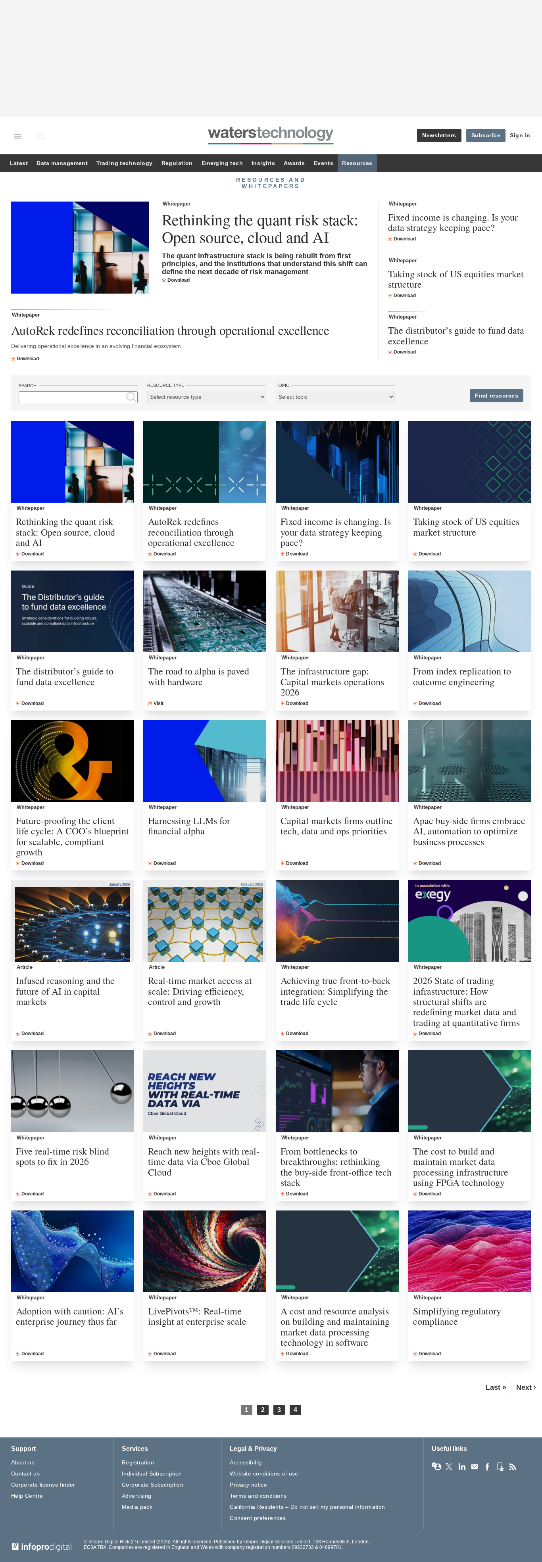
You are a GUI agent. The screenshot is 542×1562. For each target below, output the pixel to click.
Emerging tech (222, 163)
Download (178, 280)
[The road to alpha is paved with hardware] (204, 611)
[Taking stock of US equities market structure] (469, 462)
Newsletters (439, 135)
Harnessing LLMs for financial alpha (189, 825)
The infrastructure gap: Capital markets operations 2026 (332, 681)
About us (23, 1462)
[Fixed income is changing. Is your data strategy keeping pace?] (337, 462)
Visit (158, 703)
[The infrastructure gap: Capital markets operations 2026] (337, 611)
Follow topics (436, 1467)
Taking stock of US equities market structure (456, 279)
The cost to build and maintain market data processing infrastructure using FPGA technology (460, 1167)
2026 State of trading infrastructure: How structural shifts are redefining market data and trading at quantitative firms (466, 1001)
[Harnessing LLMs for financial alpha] (204, 761)
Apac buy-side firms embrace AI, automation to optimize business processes (469, 831)
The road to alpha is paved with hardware (198, 676)
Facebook (487, 1467)
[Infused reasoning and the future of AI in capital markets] (72, 921)
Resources (357, 163)
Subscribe (486, 135)
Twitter (449, 1467)
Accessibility (246, 1462)
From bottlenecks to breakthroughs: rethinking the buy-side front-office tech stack (336, 1167)
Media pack (137, 1507)
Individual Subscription (152, 1473)
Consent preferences (258, 1518)
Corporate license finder (43, 1484)
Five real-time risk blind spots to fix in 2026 (62, 1156)
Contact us (25, 1473)
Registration (138, 1462)
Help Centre (27, 1496)
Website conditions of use (264, 1473)
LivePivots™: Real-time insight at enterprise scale (197, 1316)
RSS (512, 1467)
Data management (62, 163)
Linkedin (462, 1467)
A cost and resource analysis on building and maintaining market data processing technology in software (335, 1327)
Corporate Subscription (152, 1484)
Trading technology (124, 163)
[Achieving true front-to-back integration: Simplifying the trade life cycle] (337, 921)
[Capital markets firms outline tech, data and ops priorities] (337, 761)
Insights (263, 163)
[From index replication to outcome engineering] (469, 611)
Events (323, 163)
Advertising (137, 1496)
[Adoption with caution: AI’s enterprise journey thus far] (72, 1251)
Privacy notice (248, 1484)
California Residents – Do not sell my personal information (307, 1507)
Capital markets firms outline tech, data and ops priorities (337, 825)
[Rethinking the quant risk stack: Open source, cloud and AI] (80, 248)
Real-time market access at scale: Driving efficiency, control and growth (200, 991)
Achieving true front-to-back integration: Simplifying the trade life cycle (335, 991)
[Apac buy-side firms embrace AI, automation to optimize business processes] (469, 761)
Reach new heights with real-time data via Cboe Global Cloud (203, 1161)
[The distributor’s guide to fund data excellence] (72, 611)
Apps (500, 1467)
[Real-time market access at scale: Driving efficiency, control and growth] (204, 921)
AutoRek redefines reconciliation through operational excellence (170, 330)
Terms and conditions (258, 1496)
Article (25, 967)
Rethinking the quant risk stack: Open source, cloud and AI (260, 228)
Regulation (177, 163)
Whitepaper (176, 204)
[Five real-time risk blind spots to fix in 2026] (72, 1091)
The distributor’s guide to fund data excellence (456, 335)
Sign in (520, 135)
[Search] (41, 136)
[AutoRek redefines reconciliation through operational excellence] (204, 462)
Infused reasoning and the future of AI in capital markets (65, 991)
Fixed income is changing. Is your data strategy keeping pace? (453, 222)
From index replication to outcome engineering (462, 676)
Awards (294, 163)
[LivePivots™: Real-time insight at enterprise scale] (204, 1251)
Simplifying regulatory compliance (457, 1316)
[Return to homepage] (271, 144)
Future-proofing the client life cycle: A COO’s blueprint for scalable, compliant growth (72, 836)
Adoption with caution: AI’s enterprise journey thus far (69, 1316)
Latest (19, 163)
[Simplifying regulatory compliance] (469, 1251)
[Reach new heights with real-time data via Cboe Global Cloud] (204, 1091)
